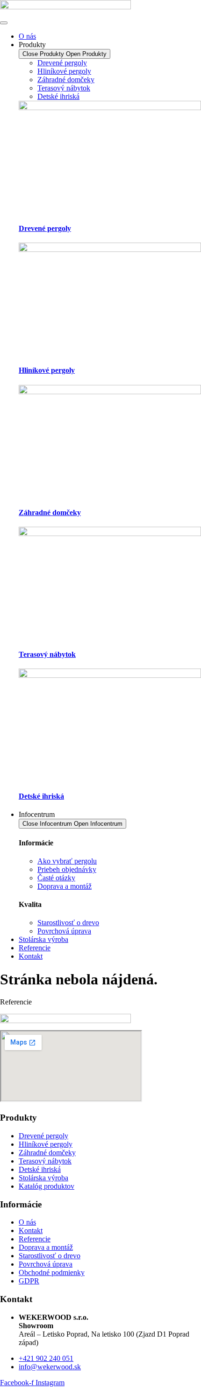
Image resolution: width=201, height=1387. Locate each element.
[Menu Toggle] (3, 22)
